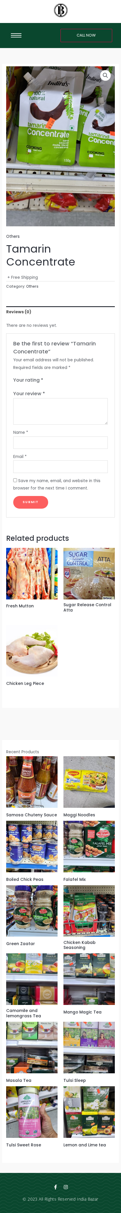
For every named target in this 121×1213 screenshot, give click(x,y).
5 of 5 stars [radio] (72, 380)
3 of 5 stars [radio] (60, 380)
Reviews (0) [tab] (18, 312)
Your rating (28, 380)
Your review (29, 393)
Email (20, 456)
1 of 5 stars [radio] (48, 380)
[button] (105, 75)
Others (13, 236)
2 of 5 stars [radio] (54, 380)
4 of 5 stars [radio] (65, 380)
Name (20, 432)
